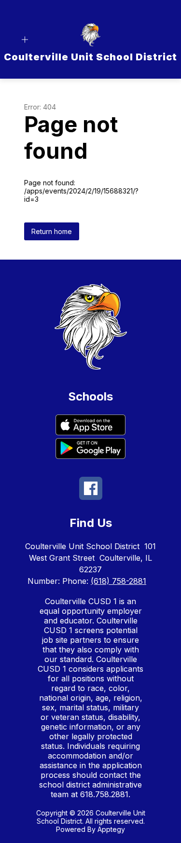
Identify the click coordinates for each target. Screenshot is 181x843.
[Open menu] (24, 39)
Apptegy (111, 829)
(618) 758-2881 (118, 581)
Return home (51, 231)
